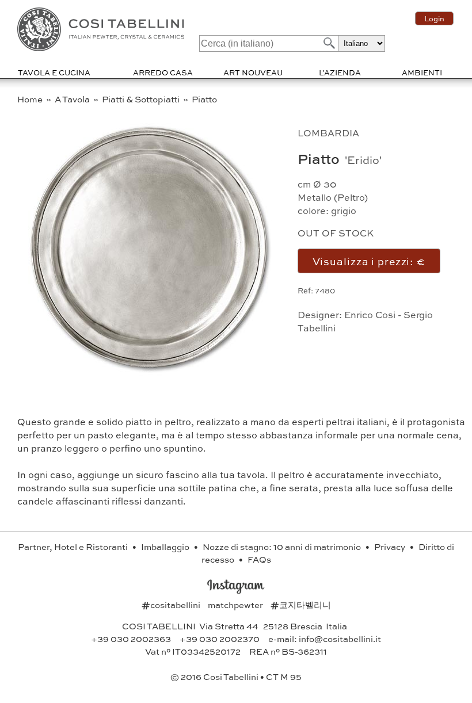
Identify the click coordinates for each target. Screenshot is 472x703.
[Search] (328, 43)
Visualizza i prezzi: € (369, 261)
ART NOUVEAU (253, 72)
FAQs (259, 559)
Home (30, 99)
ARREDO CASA (163, 72)
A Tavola (73, 99)
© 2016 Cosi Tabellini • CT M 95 (236, 676)
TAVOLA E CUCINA (54, 72)
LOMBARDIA (328, 132)
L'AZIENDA (340, 72)
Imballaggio (166, 546)
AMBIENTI (422, 72)
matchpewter (236, 604)
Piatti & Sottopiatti (141, 99)
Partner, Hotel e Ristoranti (74, 546)
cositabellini (172, 604)
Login (434, 18)
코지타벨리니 (301, 604)
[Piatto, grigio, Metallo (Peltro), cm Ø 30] (148, 373)
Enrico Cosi (369, 314)
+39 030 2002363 (131, 638)
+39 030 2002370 (220, 638)
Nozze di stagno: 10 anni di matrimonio (283, 546)
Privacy (390, 546)
